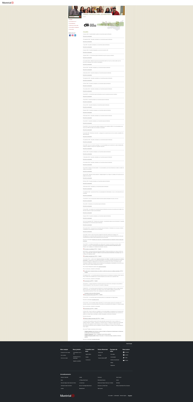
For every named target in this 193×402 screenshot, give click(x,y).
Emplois (87, 357)
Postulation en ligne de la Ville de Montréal (92, 293)
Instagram (73, 35)
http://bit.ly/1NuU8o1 (102, 266)
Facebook (70, 35)
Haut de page (129, 343)
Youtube (126, 360)
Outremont (100, 377)
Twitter (126, 357)
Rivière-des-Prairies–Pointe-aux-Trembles (105, 382)
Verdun (117, 380)
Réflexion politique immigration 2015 (91, 318)
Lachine (62, 388)
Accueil (70, 19)
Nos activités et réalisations (74, 27)
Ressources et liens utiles (73, 25)
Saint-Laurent (100, 388)
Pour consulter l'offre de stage (90, 294)
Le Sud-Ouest (81, 382)
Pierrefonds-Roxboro (101, 380)
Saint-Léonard (118, 377)
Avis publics (113, 354)
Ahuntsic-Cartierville (64, 377)
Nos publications (72, 23)
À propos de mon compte (65, 352)
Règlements (113, 365)
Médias (112, 362)
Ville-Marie (118, 382)
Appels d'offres (88, 354)
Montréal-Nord (82, 388)
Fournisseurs (88, 359)
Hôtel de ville (100, 352)
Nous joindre (71, 29)
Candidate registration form (89, 256)
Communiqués (113, 357)
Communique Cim (88, 280)
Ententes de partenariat (115, 359)
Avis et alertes (63, 355)
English (130, 395)
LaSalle (80, 377)
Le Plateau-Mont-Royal (83, 380)
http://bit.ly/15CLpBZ (96, 339)
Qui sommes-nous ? (72, 21)
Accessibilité (110, 395)
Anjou (62, 380)
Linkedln (75, 35)
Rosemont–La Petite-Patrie (103, 385)
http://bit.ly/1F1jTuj (95, 299)
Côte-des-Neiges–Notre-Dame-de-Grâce (68, 382)
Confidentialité (116, 395)
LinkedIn (126, 354)
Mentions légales (123, 395)
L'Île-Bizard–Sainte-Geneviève (66, 385)
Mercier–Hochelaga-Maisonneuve (85, 385)
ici (107, 285)
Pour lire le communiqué (87, 36)
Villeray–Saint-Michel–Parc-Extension (123, 385)
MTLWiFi (99, 355)
